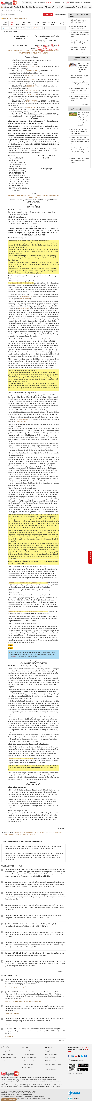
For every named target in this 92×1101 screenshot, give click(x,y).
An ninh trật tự (9, 1036)
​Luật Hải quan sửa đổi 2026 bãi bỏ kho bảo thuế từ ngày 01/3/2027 (80, 160)
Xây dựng (7, 1024)
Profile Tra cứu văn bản (9, 1057)
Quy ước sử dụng (50, 1057)
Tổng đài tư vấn (28, 1067)
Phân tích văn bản (29, 1054)
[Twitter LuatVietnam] (82, 1056)
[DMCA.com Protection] (73, 1099)
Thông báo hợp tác (50, 1069)
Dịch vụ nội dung (28, 1064)
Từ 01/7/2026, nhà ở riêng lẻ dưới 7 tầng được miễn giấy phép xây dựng (83, 67)
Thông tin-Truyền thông (18, 1001)
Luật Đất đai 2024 (34, 1098)
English (72, 2)
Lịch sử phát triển (8, 1054)
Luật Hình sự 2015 (45, 1098)
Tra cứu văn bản (19, 7)
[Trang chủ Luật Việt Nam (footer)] (10, 1075)
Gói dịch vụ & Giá (59, 2)
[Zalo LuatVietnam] (73, 1056)
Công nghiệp (8, 1013)
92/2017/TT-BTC (31, 107)
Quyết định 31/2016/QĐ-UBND (24, 832)
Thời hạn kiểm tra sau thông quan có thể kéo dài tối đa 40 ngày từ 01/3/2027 (79, 131)
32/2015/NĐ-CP (31, 86)
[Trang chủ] (2, 7)
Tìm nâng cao (61, 14)
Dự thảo (29, 7)
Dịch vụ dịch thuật (29, 1060)
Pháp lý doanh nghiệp (30, 1057)
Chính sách (16, 1013)
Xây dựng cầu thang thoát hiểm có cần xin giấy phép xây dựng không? (80, 34)
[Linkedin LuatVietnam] (85, 1056)
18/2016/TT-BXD (31, 94)
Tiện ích (85, 7)
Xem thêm (61, 971)
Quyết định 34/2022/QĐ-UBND (25, 834)
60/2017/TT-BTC (31, 101)
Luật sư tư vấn (70, 7)
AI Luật (78, 7)
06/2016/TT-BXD (31, 90)
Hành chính (8, 987)
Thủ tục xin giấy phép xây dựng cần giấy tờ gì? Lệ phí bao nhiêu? (80, 90)
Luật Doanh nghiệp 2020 (21, 1098)
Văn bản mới (8, 7)
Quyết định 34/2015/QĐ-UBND (45, 832)
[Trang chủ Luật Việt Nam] (9, 2)
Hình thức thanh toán (51, 1054)
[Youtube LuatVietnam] (76, 1056)
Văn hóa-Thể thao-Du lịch (33, 1001)
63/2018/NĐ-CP (31, 75)
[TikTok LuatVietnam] (79, 1056)
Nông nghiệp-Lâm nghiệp (19, 987)
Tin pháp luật (49, 7)
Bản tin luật (59, 7)
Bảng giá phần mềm (50, 1051)
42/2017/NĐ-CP (31, 79)
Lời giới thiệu (7, 1051)
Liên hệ (5, 1060)
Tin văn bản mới (38, 7)
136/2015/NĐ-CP (31, 71)
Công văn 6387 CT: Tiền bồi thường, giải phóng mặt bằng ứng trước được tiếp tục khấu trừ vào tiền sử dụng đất (83, 119)
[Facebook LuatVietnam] (69, 1056)
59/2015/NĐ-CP (31, 66)
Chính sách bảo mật (50, 1060)
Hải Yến (62, 828)
